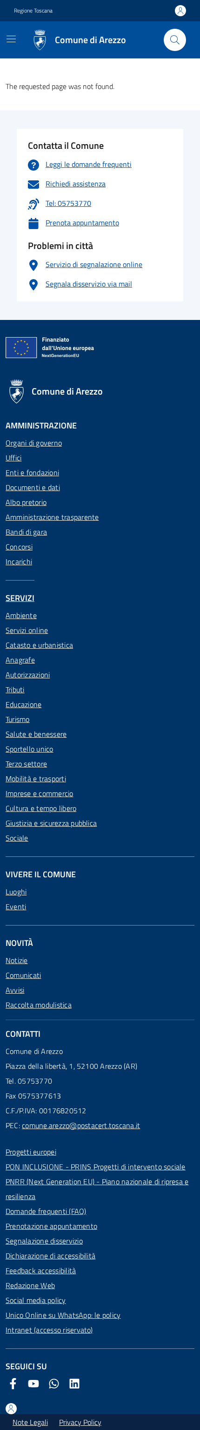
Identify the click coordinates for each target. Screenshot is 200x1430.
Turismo (18, 719)
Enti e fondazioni (32, 472)
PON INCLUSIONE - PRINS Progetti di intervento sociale (96, 1166)
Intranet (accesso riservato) (49, 1329)
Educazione (23, 704)
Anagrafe (20, 659)
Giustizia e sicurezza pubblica (51, 823)
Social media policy (36, 1300)
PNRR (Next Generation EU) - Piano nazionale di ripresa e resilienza (97, 1189)
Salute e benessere (36, 734)
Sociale (17, 837)
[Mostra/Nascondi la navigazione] (11, 39)
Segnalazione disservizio (44, 1240)
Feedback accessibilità (41, 1270)
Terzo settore (26, 763)
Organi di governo (34, 442)
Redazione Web (30, 1285)
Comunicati (23, 975)
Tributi (15, 689)
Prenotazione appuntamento (51, 1226)
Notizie (17, 960)
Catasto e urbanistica (39, 645)
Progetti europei (31, 1151)
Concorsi (19, 546)
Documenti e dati (33, 487)
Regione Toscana (33, 10)
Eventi (16, 906)
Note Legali (30, 1422)
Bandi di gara (26, 531)
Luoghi (16, 891)
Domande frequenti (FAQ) (46, 1211)
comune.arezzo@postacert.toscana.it (81, 1125)
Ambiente (21, 615)
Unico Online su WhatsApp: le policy (63, 1315)
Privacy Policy (80, 1422)
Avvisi (15, 990)
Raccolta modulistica (39, 1004)
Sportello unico (29, 748)
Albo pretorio (26, 502)
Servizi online (27, 630)
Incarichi (19, 561)
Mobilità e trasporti (36, 778)
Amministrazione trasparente (52, 517)
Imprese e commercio (39, 793)
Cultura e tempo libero (41, 808)
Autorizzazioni (28, 674)
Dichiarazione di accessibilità (50, 1255)
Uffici (13, 457)
